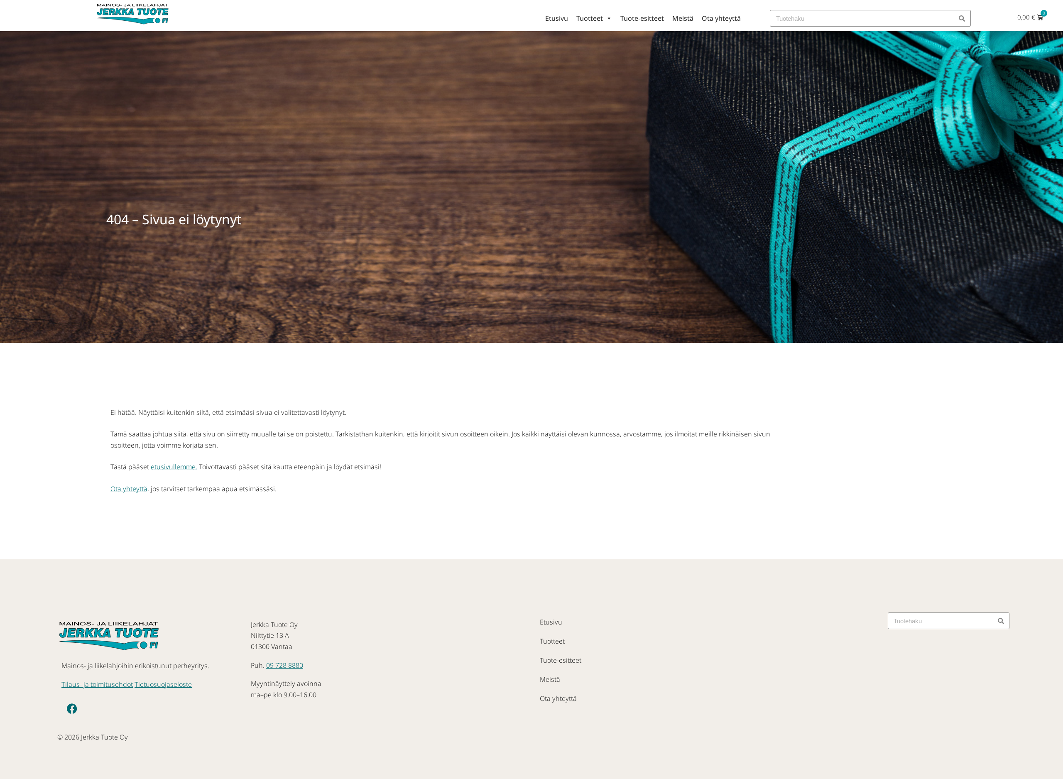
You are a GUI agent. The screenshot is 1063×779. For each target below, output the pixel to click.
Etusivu (556, 18)
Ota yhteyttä (721, 18)
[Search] (962, 18)
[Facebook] (71, 708)
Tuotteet (589, 18)
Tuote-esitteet (642, 18)
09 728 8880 (284, 665)
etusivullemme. (174, 466)
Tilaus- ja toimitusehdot (97, 684)
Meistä (682, 18)
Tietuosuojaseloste (163, 684)
